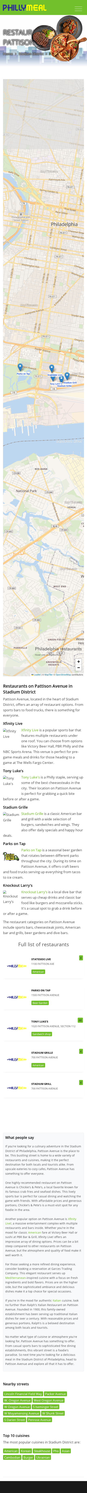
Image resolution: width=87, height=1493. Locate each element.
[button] (51, 368)
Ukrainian (43, 1457)
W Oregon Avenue (17, 1407)
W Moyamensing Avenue (21, 1413)
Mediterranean (15, 1278)
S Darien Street (14, 1420)
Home (8, 53)
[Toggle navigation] (78, 9)
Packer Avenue (55, 1394)
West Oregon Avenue (48, 1400)
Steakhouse (42, 1451)
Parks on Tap (31, 850)
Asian (66, 1451)
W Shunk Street (53, 1413)
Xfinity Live (29, 730)
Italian (57, 1300)
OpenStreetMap (63, 674)
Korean (26, 1451)
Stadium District (31, 53)
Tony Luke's (30, 777)
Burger (28, 1457)
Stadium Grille (32, 813)
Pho (56, 1451)
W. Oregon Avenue (17, 1400)
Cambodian (12, 1457)
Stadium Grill (41, 1084)
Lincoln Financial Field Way (23, 1394)
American (38, 972)
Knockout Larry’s (34, 892)
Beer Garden (40, 1003)
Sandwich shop (42, 1034)
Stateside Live (41, 959)
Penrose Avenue (39, 1420)
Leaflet (36, 674)
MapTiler (49, 674)
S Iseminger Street (45, 1407)
